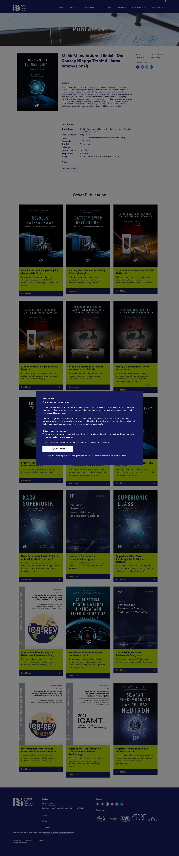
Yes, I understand (57, 449)
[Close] (147, 386)
